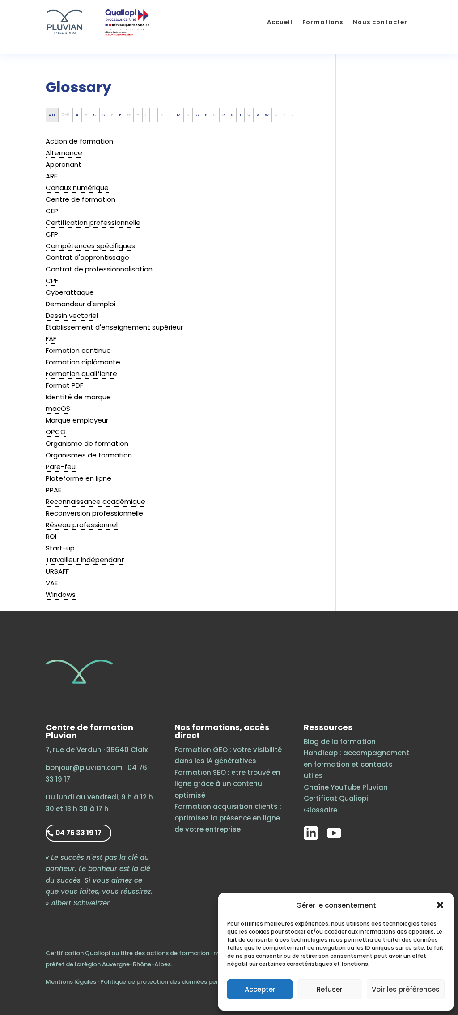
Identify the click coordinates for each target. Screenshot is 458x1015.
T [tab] (240, 115)
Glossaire (320, 810)
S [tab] (232, 115)
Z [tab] (292, 115)
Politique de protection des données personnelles (173, 981)
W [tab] (267, 115)
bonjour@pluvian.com (84, 767)
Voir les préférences (406, 989)
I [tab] (146, 115)
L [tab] (170, 115)
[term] (79, 141)
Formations (322, 22)
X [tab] (276, 115)
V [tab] (257, 115)
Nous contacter (380, 22)
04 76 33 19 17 (78, 832)
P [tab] (206, 115)
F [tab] (120, 115)
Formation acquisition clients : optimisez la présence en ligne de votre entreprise (227, 818)
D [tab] (103, 115)
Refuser (330, 989)
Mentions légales (71, 981)
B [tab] (86, 115)
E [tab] (112, 115)
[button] (440, 905)
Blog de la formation (340, 741)
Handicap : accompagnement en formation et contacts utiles (356, 764)
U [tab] (248, 115)
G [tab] (129, 115)
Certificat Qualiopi (336, 798)
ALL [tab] (52, 115)
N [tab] (188, 115)
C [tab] (95, 115)
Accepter (260, 989)
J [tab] (154, 115)
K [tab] (162, 115)
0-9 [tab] (65, 115)
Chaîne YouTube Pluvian (346, 787)
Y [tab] (284, 115)
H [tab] (138, 115)
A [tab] (77, 115)
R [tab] (223, 115)
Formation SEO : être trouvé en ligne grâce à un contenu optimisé (227, 784)
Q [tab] (214, 115)
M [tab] (179, 115)
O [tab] (197, 115)
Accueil (280, 22)
